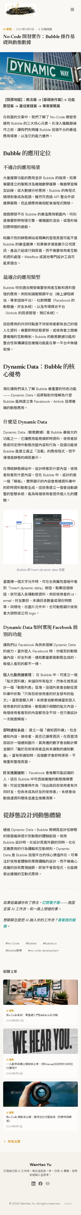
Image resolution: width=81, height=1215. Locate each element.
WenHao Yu (40, 1164)
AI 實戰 (7, 29)
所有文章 (14, 1141)
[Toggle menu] (72, 9)
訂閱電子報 (51, 902)
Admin (68, 1203)
